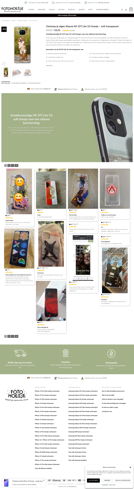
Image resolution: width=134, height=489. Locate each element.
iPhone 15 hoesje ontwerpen (44, 403)
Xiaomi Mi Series (22, 20)
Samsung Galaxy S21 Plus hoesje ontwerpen (82, 423)
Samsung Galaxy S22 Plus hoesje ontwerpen (82, 411)
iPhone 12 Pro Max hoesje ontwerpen (47, 444)
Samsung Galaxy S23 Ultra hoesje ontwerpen (83, 391)
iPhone (31, 9)
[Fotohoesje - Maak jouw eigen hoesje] (12, 9)
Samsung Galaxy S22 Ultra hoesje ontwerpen (83, 407)
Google (61, 9)
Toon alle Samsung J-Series (77, 456)
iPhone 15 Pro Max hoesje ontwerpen (47, 391)
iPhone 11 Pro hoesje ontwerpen (45, 460)
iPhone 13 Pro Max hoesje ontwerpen (47, 436)
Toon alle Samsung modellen (77, 460)
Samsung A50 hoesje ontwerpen (78, 444)
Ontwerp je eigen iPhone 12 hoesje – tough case (27, 481)
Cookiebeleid (105, 484)
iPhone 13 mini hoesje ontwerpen (46, 427)
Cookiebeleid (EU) (80, 484)
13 (16, 165)
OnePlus (71, 9)
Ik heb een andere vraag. (110, 407)
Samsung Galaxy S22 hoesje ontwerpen (81, 403)
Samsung (41, 9)
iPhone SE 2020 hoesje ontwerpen (46, 452)
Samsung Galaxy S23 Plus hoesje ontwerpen (82, 395)
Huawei (81, 9)
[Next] (40, 45)
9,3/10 (72, 30)
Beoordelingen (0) (34, 83)
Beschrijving (5, 83)
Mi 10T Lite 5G (33, 20)
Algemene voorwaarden (66, 484)
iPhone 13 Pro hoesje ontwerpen (45, 432)
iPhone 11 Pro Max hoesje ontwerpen (47, 464)
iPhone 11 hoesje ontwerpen (44, 456)
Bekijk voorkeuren (122, 480)
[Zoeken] (122, 9)
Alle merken (5, 20)
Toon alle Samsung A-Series (77, 452)
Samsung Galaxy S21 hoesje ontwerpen (81, 419)
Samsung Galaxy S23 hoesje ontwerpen (81, 399)
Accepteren (93, 480)
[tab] (5, 83)
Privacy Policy (112, 484)
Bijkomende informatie (19, 83)
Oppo (90, 9)
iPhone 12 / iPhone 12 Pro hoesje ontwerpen (49, 440)
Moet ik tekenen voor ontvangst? (113, 399)
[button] (130, 467)
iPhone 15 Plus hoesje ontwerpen (46, 399)
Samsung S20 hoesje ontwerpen (78, 432)
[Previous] (4, 45)
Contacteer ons (107, 411)
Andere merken (102, 9)
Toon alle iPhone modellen (43, 468)
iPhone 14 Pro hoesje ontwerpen (45, 411)
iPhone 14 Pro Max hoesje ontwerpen (47, 407)
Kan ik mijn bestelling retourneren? (113, 391)
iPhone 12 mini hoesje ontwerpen (46, 448)
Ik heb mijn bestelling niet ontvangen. (114, 403)
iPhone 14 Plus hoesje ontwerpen (46, 415)
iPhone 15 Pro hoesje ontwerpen (45, 395)
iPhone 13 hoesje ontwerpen (44, 423)
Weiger (107, 480)
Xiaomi (52, 9)
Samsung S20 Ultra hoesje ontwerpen (80, 436)
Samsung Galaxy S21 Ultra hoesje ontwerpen (83, 415)
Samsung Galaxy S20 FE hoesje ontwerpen (82, 427)
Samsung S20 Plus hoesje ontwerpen (80, 440)
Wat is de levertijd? (108, 395)
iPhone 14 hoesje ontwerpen (44, 419)
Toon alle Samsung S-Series (77, 448)
